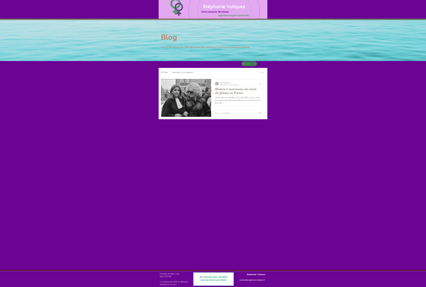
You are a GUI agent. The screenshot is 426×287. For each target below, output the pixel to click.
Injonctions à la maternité (182, 72)
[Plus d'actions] (260, 83)
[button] (262, 72)
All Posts (164, 72)
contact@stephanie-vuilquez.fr (252, 280)
